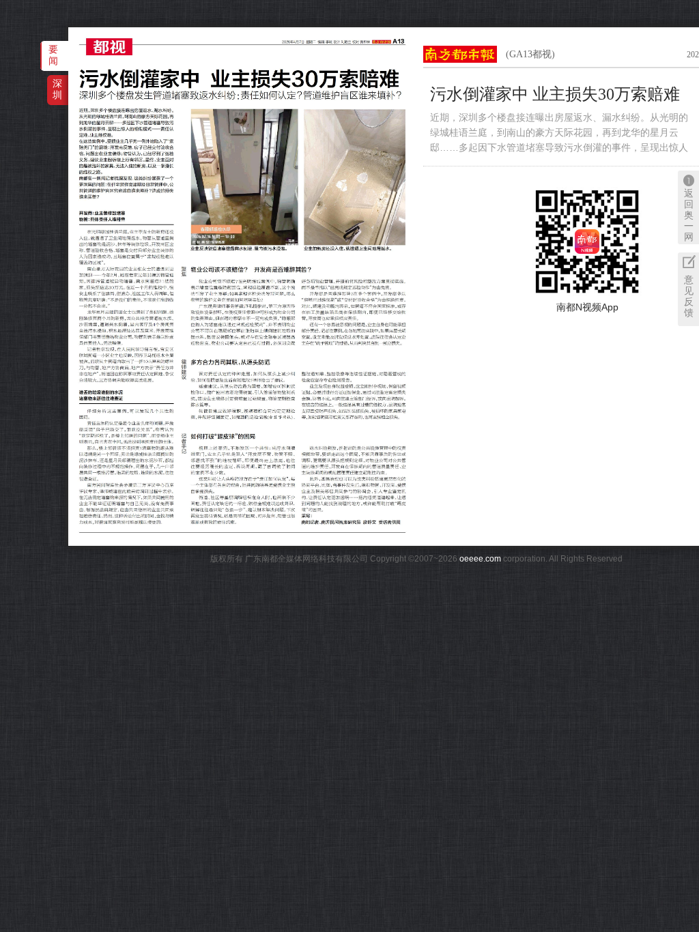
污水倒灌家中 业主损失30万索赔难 (555, 94)
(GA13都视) (530, 54)
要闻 (53, 55)
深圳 (57, 89)
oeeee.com (480, 559)
